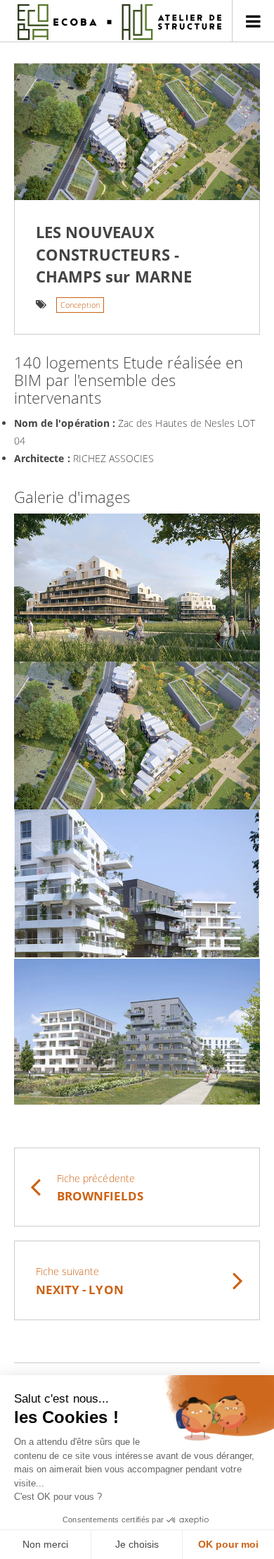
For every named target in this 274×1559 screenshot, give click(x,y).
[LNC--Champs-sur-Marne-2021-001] (137, 735)
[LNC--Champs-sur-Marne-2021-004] (137, 1031)
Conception (80, 304)
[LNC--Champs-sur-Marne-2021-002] (137, 588)
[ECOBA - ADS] (119, 21)
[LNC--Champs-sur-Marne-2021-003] (137, 883)
